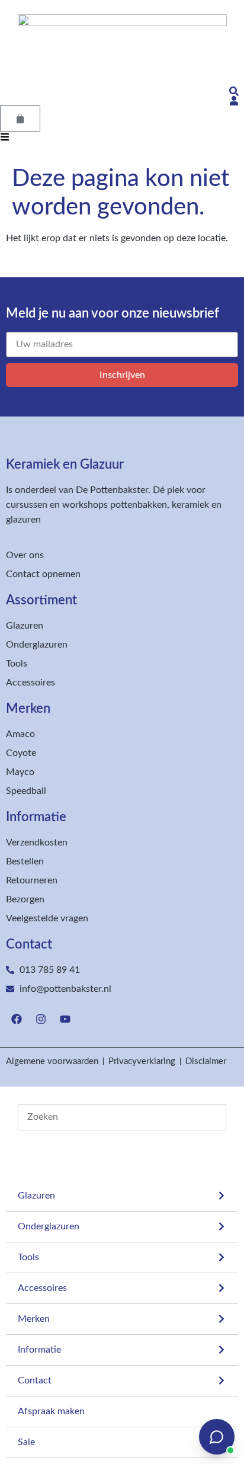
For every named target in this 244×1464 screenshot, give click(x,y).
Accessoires (42, 1288)
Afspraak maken (51, 1411)
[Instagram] (41, 1019)
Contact (35, 1380)
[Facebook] (16, 1019)
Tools (28, 1257)
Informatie (39, 1349)
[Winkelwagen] (20, 118)
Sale (26, 1442)
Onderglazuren (48, 1226)
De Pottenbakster (112, 490)
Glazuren (36, 1195)
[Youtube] (65, 1019)
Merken (34, 1319)
